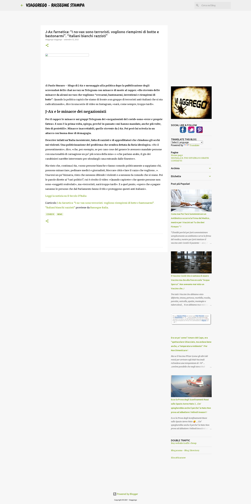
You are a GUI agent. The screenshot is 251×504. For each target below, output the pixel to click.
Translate (194, 145)
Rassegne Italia (99, 207)
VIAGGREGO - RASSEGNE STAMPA (55, 5)
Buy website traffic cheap (183, 443)
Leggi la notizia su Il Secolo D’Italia (65, 195)
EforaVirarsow (178, 457)
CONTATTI (176, 160)
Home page (177, 155)
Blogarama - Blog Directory (185, 450)
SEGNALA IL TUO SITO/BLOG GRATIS (190, 158)
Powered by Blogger (127, 494)
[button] (47, 45)
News (59, 214)
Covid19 (50, 214)
